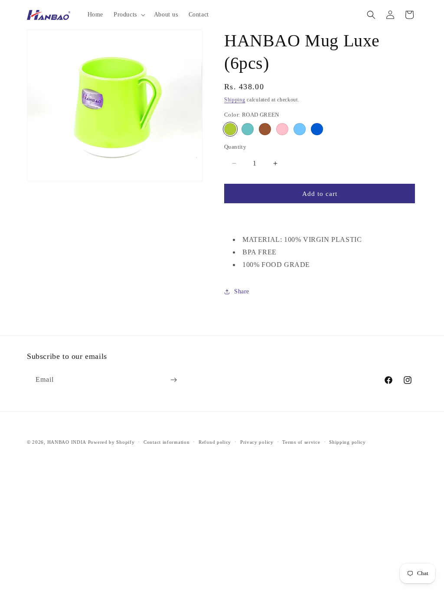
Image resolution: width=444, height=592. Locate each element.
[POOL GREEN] (248, 129)
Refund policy (215, 442)
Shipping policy (347, 442)
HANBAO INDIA (66, 442)
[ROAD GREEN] (230, 129)
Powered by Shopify (111, 442)
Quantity (235, 146)
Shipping (234, 100)
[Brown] (265, 129)
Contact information (166, 442)
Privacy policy (257, 442)
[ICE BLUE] (300, 129)
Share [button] (241, 291)
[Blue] (317, 129)
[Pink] (282, 129)
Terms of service (301, 442)
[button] (128, 15)
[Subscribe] (173, 380)
